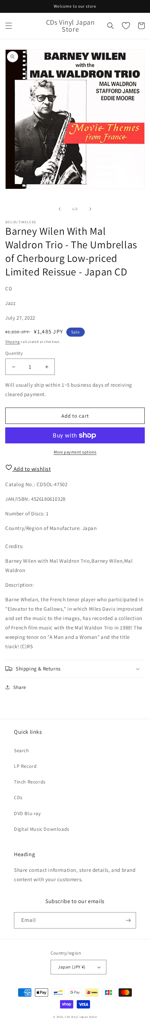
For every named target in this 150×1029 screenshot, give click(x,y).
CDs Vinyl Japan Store (81, 1017)
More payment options (75, 452)
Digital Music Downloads (41, 829)
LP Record (25, 766)
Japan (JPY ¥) (71, 967)
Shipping (12, 341)
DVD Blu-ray (27, 813)
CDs (18, 797)
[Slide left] (59, 209)
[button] (8, 25)
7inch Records (30, 782)
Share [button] (19, 687)
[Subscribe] (128, 920)
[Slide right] (90, 209)
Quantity (14, 353)
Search (21, 750)
